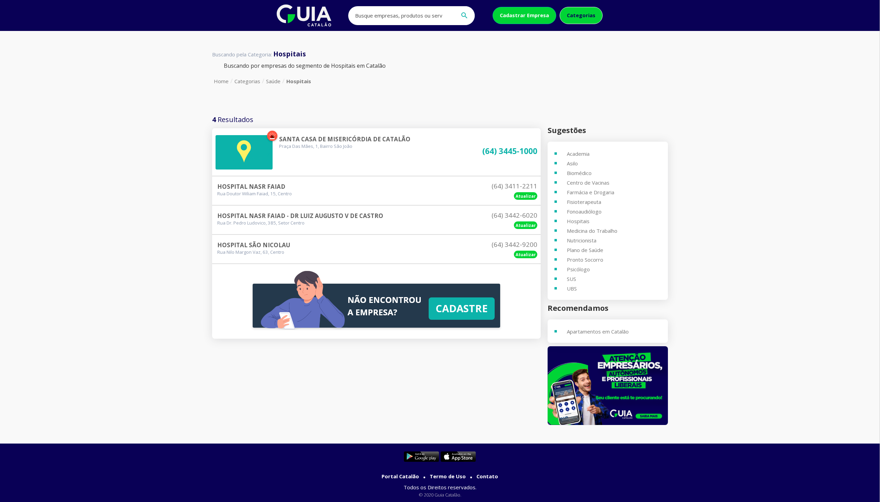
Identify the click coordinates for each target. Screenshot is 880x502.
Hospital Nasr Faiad (251, 186)
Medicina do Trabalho (592, 230)
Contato (487, 476)
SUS (571, 278)
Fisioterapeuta (584, 201)
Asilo (572, 163)
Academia (578, 153)
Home (221, 81)
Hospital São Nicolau (253, 245)
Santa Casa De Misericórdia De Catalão (344, 139)
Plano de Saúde (585, 250)
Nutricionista (581, 240)
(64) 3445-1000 (509, 151)
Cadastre (462, 308)
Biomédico (579, 173)
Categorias (581, 15)
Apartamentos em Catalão (598, 331)
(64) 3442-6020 (514, 215)
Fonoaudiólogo (584, 211)
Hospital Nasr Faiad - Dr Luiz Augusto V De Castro (300, 216)
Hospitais (298, 81)
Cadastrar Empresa (524, 15)
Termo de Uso (448, 476)
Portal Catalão (400, 476)
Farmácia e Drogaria (590, 192)
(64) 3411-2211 (514, 186)
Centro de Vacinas (588, 182)
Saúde (273, 81)
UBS (572, 288)
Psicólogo (578, 269)
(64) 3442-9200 (514, 244)
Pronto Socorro (585, 259)
